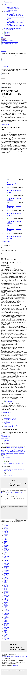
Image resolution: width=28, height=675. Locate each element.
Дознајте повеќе (5, 124)
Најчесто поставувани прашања (12, 28)
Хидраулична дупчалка (12, 453)
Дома (5, 4)
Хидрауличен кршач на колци (15, 14)
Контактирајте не (8, 29)
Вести (5, 26)
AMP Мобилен (19, 447)
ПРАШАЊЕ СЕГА (5, 412)
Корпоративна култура (13, 8)
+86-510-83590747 (5, 436)
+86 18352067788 (5, 435)
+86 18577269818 (17, 469)
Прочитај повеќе (5, 410)
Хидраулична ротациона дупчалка (10, 448)
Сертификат (4, 80)
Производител (4, 66)
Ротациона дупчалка (12, 13)
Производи (7, 11)
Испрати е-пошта (5, 457)
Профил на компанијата (13, 7)
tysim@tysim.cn (4, 438)
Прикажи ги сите (5, 241)
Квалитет (3, 51)
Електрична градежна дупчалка (15, 25)
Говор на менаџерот (12, 10)
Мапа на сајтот (10, 447)
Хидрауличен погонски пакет (15, 15)
